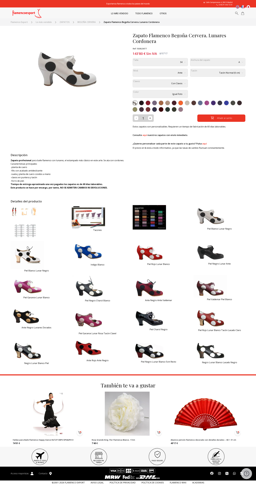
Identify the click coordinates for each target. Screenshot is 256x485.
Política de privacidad (123, 482)
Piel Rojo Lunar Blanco (158, 264)
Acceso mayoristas (20, 473)
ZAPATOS (65, 22)
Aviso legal (97, 482)
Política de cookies (152, 482)
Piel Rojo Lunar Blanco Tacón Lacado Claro (219, 330)
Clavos (136, 81)
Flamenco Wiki (178, 482)
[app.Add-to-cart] (79, 433)
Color (136, 92)
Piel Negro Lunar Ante (219, 263)
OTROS (163, 13)
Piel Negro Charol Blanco (97, 300)
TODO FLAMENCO (144, 13)
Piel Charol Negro (158, 329)
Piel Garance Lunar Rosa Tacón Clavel (97, 333)
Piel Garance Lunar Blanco (36, 297)
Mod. (135, 70)
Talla (135, 60)
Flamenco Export (19, 22)
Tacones (97, 230)
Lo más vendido (44, 22)
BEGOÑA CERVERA (86, 22)
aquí (145, 135)
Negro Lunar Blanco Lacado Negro (219, 362)
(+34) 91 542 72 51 (226, 5)
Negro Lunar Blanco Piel (36, 363)
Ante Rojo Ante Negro (98, 360)
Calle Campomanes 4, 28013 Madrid (219, 2)
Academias (198, 482)
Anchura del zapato (200, 60)
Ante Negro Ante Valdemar (158, 300)
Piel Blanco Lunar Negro (219, 228)
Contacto (43, 473)
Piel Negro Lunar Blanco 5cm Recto (158, 361)
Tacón (194, 70)
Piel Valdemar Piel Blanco (219, 299)
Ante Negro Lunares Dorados (36, 327)
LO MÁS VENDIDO (119, 13)
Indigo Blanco (97, 264)
